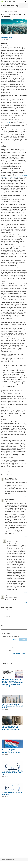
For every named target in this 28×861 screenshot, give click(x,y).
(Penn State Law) (17, 36)
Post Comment (23, 639)
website (9, 122)
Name (2, 625)
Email (2, 631)
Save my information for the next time (11, 636)
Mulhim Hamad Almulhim (7, 36)
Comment (3, 613)
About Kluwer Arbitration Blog (8, 859)
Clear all (14, 639)
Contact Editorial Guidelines (18, 653)
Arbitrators (16, 11)
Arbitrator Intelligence (6, 37)
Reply (25, 496)
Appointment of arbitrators (7, 11)
